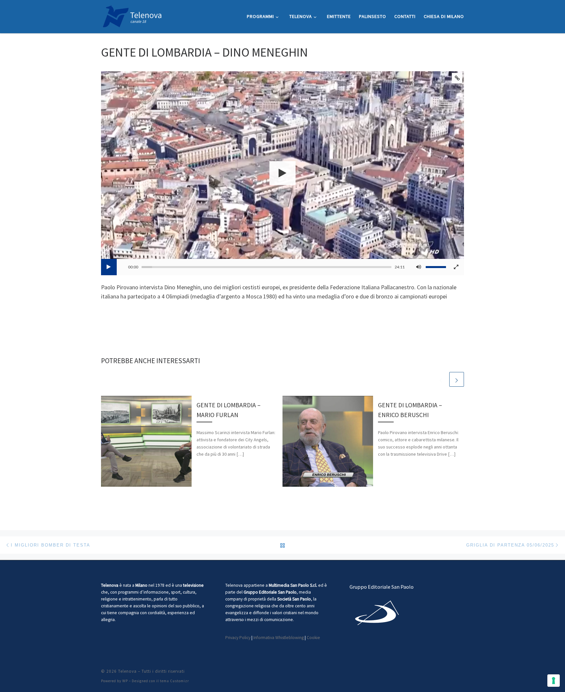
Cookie (313, 637)
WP (125, 681)
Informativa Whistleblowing (278, 637)
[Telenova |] (132, 15)
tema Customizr (174, 681)
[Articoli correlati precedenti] (441, 379)
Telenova (127, 671)
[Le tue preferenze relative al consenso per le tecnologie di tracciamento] (553, 680)
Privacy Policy (237, 637)
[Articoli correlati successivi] (456, 379)
